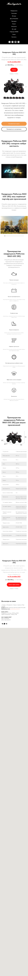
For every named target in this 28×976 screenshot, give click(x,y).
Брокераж (14, 21)
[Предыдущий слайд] (0, 224)
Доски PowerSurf (14, 18)
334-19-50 (15, 607)
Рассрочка (14, 26)
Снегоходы (14, 13)
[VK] (6, 624)
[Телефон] (9, 42)
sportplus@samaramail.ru (15, 609)
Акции (14, 34)
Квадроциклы (14, 10)
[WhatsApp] (4, 624)
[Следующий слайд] (27, 224)
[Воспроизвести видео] (14, 171)
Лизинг (14, 23)
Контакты (14, 37)
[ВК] (18, 42)
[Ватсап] (15, 42)
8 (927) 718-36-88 (21, 607)
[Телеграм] (12, 42)
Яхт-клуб (14, 29)
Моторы (14, 16)
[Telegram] (2, 624)
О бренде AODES (14, 31)
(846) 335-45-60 (9, 607)
